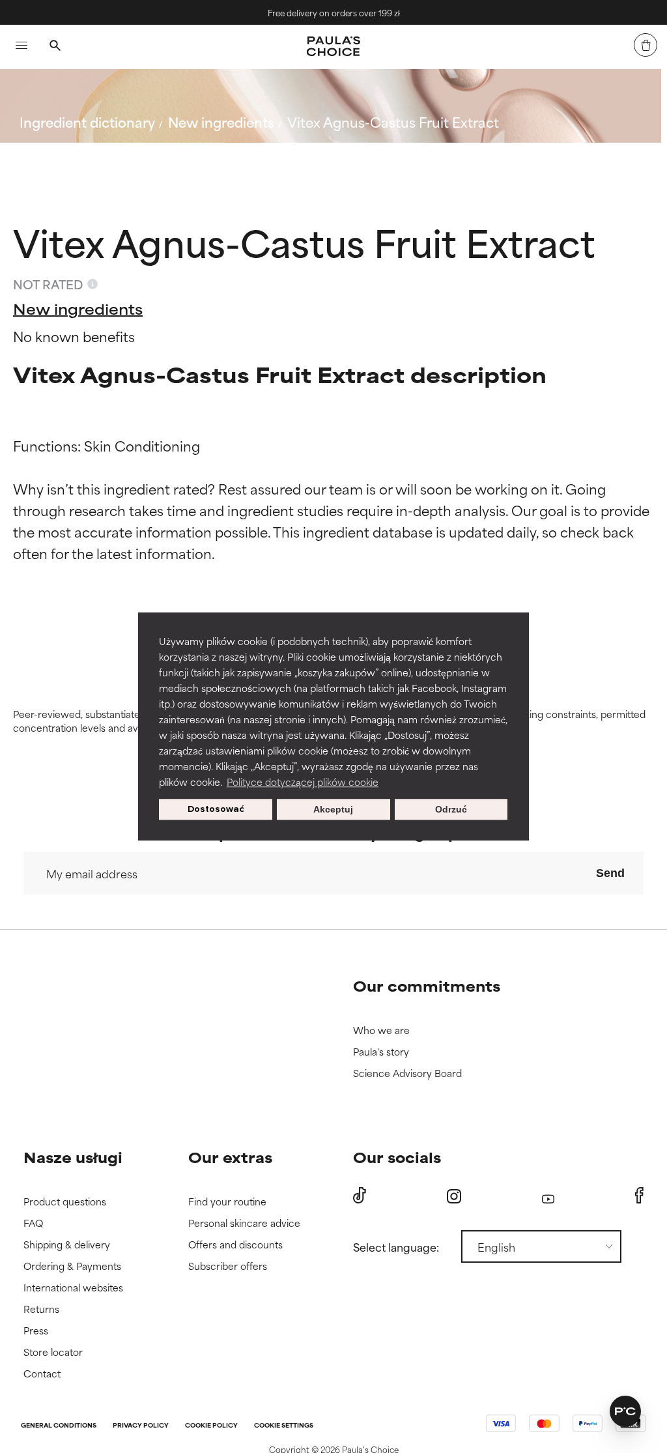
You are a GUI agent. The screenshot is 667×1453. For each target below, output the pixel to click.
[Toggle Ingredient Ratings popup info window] (92, 284)
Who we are (381, 1030)
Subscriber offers (227, 1266)
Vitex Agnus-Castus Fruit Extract (393, 121)
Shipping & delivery (66, 1245)
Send (610, 873)
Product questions (64, 1202)
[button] (625, 1411)
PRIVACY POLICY (141, 1426)
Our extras (230, 1157)
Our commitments (426, 985)
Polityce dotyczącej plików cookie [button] (302, 781)
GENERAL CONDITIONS (58, 1426)
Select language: (396, 1246)
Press (35, 1331)
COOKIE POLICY (211, 1426)
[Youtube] (548, 1196)
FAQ (33, 1223)
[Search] (54, 46)
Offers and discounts (235, 1245)
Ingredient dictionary (87, 121)
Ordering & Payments (72, 1266)
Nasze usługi (72, 1157)
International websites (73, 1288)
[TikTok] (359, 1195)
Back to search (77, 153)
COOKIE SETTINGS (283, 1426)
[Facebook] (639, 1195)
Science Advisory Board (407, 1073)
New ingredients (221, 121)
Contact (42, 1374)
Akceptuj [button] (333, 809)
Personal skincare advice (244, 1223)
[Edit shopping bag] (645, 45)
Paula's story (381, 1052)
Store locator (53, 1352)
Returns (41, 1309)
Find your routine (227, 1202)
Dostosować (216, 808)
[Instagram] (454, 1196)
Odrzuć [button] (451, 809)
